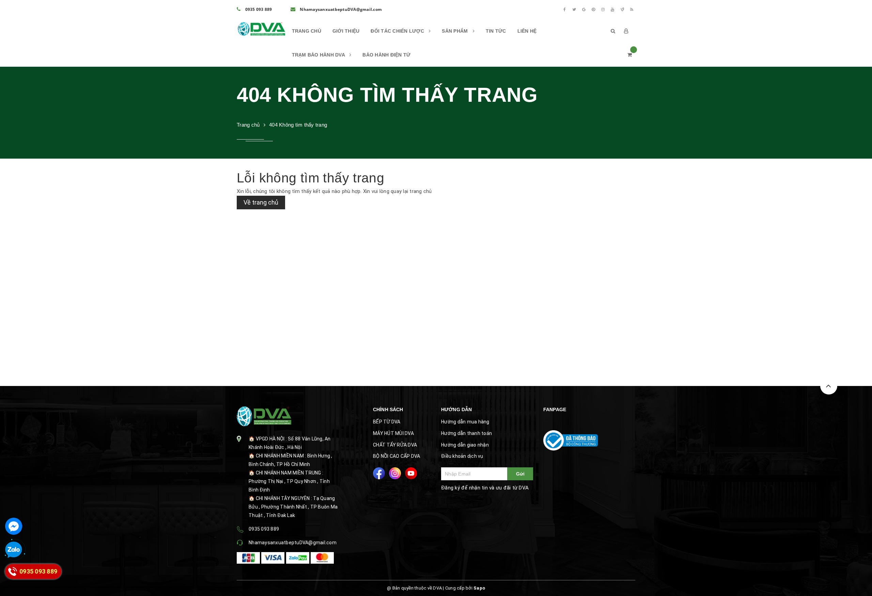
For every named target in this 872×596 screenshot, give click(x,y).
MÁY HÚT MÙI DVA (393, 433)
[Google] (583, 9)
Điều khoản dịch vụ (462, 456)
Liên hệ (527, 31)
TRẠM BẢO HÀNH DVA (319, 55)
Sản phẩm (455, 31)
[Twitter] (574, 9)
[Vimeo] (622, 9)
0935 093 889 (258, 9)
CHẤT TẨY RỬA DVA (395, 445)
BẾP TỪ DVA (387, 421)
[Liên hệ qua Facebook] (13, 526)
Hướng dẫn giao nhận (465, 445)
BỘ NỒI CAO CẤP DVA (396, 456)
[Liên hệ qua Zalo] (13, 550)
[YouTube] (612, 9)
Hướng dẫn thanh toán (466, 433)
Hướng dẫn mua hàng (465, 421)
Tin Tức (496, 31)
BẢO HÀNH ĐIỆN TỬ (386, 55)
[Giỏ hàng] (629, 55)
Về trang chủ (261, 202)
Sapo (479, 588)
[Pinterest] (593, 9)
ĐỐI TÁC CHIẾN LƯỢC (398, 31)
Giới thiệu (346, 31)
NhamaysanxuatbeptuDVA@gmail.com (340, 9)
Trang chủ (306, 31)
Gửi (520, 474)
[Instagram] (603, 9)
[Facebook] (564, 9)
